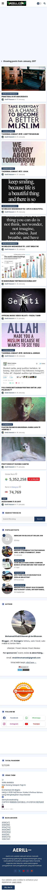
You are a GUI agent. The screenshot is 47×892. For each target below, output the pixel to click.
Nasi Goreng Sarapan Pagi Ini (14, 785)
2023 (6, 829)
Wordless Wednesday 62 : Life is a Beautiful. (22, 209)
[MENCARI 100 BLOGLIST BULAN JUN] (7, 539)
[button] (44, 3)
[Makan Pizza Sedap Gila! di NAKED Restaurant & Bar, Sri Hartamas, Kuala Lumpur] (7, 588)
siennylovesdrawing (10, 799)
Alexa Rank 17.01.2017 (11, 501)
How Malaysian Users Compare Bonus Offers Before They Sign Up (29, 564)
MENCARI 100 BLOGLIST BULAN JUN (28, 536)
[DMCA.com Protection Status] (23, 670)
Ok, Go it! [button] (8, 887)
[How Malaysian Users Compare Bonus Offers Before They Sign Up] (7, 563)
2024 (6, 827)
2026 (6, 822)
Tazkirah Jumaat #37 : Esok (15, 171)
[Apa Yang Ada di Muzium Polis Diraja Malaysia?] (7, 576)
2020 (6, 837)
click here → (31, 662)
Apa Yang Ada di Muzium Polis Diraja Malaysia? (27, 576)
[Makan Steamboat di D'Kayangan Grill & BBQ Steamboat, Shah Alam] (7, 551)
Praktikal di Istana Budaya (15, 96)
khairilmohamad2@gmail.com (26, 658)
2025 (6, 825)
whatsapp (36, 718)
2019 (6, 839)
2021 (5, 834)
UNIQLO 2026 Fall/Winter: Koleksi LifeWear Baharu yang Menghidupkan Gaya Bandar (22, 793)
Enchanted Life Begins (11, 790)
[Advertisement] (23, 32)
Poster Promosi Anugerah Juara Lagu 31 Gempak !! (21, 428)
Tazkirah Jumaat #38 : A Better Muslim (20, 134)
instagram (14, 724)
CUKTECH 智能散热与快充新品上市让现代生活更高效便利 (23, 803)
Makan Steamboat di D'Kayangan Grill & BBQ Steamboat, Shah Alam (29, 552)
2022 (6, 832)
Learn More (16, 882)
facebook (14, 718)
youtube (36, 724)
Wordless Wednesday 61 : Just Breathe (20, 246)
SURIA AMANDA (8, 782)
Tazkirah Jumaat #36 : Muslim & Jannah (21, 353)
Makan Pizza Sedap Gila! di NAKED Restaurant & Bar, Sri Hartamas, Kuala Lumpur (29, 589)
